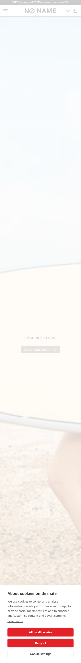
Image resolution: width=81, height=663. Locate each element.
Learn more (15, 621)
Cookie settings (40, 654)
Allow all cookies (40, 632)
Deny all (40, 643)
